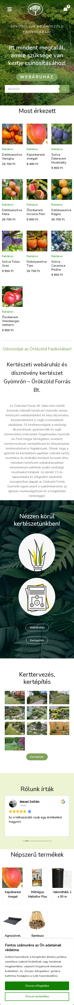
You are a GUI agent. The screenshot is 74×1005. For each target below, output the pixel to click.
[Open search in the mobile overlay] (37, 89)
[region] (37, 972)
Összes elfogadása (37, 986)
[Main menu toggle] (9, 9)
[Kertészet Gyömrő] (35, 9)
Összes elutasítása (37, 996)
